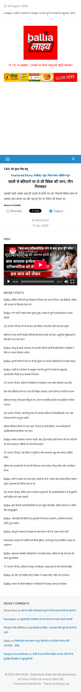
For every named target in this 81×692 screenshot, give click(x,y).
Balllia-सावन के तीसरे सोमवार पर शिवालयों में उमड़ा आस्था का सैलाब (35, 583)
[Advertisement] (40, 120)
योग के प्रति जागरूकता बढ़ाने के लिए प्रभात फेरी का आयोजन (48, 610)
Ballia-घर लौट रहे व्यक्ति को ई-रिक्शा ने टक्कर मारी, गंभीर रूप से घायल (36, 575)
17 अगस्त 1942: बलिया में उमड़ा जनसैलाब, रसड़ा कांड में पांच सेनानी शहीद (38, 566)
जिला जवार (53, 175)
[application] (40, 264)
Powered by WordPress (27, 683)
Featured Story (22, 175)
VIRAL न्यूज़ (40, 175)
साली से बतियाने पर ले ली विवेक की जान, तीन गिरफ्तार (40, 184)
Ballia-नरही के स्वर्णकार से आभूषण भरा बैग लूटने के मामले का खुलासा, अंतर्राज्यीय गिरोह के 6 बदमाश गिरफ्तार (41, 13)
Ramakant (10, 619)
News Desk (42, 220)
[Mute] (66, 281)
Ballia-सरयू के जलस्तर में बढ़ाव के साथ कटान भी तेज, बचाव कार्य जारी (36, 531)
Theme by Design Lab (56, 683)
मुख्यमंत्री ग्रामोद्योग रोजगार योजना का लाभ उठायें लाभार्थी (46, 619)
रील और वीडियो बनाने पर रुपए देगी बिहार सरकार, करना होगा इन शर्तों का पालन (39, 391)
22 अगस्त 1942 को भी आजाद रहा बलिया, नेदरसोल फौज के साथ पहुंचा (36, 326)
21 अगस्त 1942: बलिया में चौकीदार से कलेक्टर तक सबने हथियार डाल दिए (38, 382)
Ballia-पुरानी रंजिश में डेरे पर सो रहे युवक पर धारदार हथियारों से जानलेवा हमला (39, 361)
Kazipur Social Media (16, 654)
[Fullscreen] (72, 281)
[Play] (9, 281)
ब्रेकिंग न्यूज (64, 175)
